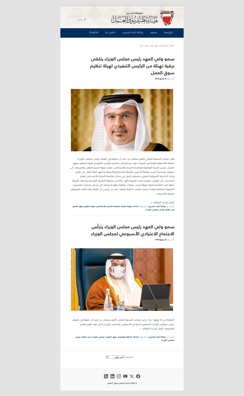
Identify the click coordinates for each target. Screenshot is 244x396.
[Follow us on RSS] (106, 379)
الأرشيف (129, 357)
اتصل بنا (110, 32)
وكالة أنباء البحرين (132, 32)
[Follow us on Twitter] (132, 379)
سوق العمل (111, 337)
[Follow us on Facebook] (138, 379)
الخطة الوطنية (125, 337)
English (93, 32)
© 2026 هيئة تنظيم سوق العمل (122, 383)
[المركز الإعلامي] (122, 18)
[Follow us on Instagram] (119, 379)
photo (136, 207)
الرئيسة (168, 32)
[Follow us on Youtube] (125, 379)
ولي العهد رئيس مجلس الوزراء (159, 210)
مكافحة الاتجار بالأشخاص (108, 207)
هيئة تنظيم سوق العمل (83, 207)
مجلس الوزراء (98, 337)
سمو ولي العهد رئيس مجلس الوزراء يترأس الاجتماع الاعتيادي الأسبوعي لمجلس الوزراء (132, 230)
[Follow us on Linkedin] (112, 379)
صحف (153, 32)
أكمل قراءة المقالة (162, 202)
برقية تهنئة (126, 207)
